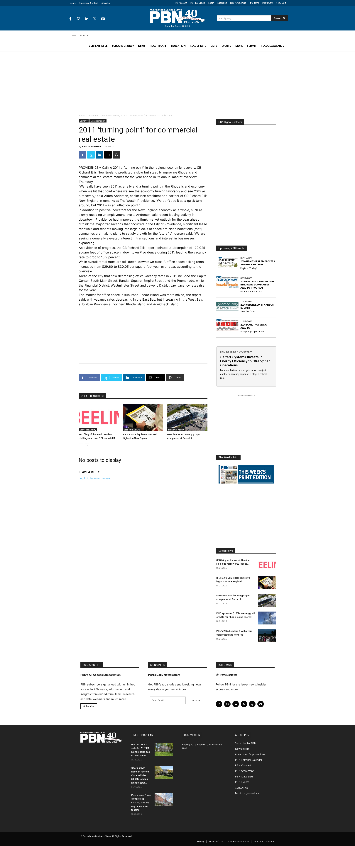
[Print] (116, 155)
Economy (93, 115)
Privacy (200, 841)
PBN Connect (243, 765)
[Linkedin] (87, 19)
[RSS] (244, 704)
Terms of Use (216, 841)
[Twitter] (95, 19)
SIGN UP (196, 700)
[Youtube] (103, 19)
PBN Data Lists (244, 776)
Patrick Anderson (91, 146)
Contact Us (241, 787)
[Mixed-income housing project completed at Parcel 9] (187, 417)
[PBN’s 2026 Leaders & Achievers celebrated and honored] (267, 635)
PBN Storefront (244, 771)
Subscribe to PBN (245, 743)
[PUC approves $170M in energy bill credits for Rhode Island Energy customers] (267, 618)
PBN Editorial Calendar (248, 760)
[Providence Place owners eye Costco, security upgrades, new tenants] (164, 799)
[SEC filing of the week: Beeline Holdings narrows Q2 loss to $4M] (99, 417)
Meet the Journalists (247, 793)
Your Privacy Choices (238, 841)
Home (82, 115)
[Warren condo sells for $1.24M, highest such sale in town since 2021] (164, 749)
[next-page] (87, 445)
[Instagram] (78, 19)
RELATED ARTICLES (92, 396)
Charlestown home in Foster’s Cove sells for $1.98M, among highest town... (140, 775)
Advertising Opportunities (250, 754)
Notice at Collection (264, 841)
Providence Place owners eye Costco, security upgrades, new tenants (141, 802)
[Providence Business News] (177, 16)
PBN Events (242, 782)
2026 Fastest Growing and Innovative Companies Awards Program (257, 284)
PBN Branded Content (236, 352)
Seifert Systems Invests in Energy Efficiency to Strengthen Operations (245, 361)
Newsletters (242, 748)
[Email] (108, 155)
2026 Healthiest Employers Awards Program (257, 263)
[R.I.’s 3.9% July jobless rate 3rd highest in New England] (143, 417)
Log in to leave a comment (95, 478)
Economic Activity (111, 115)
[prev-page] (81, 445)
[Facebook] (70, 19)
